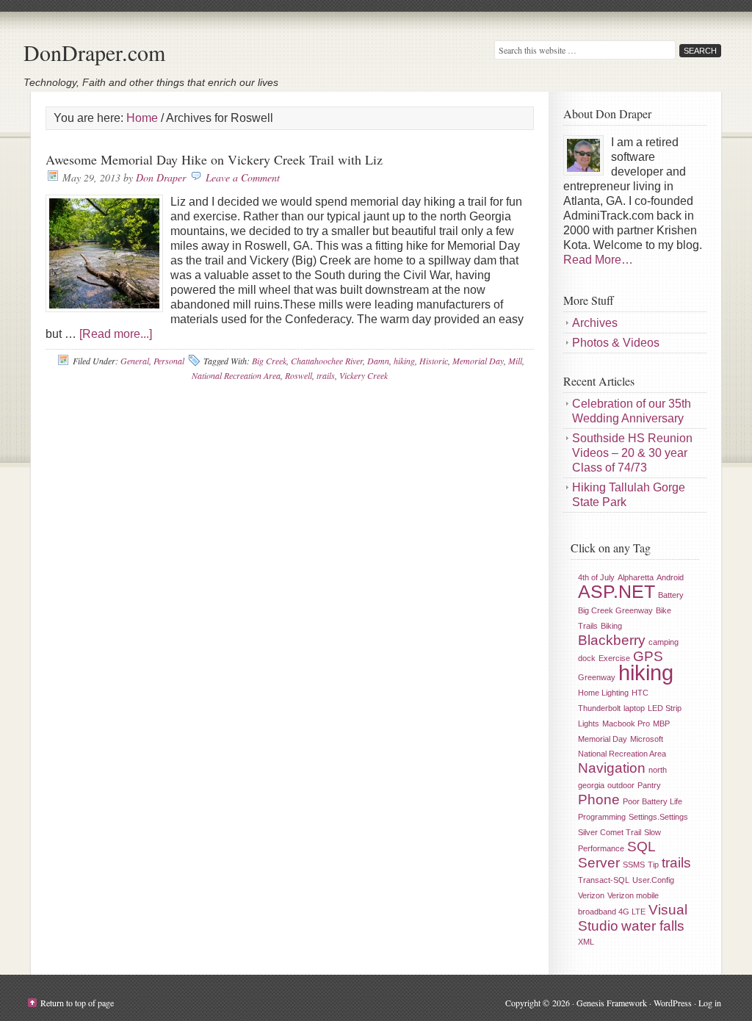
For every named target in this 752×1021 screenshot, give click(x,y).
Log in (709, 1003)
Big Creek (269, 361)
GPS (648, 656)
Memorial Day (478, 361)
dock (587, 658)
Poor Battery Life (652, 801)
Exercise (614, 658)
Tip (653, 864)
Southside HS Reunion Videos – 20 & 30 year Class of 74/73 (632, 453)
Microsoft (646, 739)
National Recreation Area (236, 375)
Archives (595, 323)
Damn (378, 361)
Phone (599, 799)
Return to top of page (77, 1003)
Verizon (591, 895)
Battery (671, 595)
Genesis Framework (611, 1003)
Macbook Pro (626, 723)
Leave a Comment (243, 177)
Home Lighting (603, 692)
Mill (515, 361)
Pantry (649, 785)
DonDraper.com (94, 52)
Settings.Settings (658, 816)
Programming (602, 816)
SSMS (634, 864)
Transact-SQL (603, 880)
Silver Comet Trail (609, 832)
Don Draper (161, 177)
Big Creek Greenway (615, 610)
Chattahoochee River (327, 361)
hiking (404, 361)
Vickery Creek (363, 375)
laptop (634, 708)
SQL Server (616, 854)
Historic (433, 361)
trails (326, 375)
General (134, 361)
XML (586, 941)
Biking (611, 625)
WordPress (673, 1003)
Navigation (612, 768)
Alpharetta (636, 577)
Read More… (598, 259)
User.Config (653, 880)
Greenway (596, 677)
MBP (661, 723)
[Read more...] (115, 334)
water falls (652, 926)
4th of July (596, 577)
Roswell (298, 375)
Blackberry (612, 640)
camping (663, 642)
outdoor (620, 785)
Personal (168, 361)
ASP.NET (616, 592)
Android (670, 577)
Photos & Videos (615, 342)
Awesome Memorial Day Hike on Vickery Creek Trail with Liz (214, 159)
